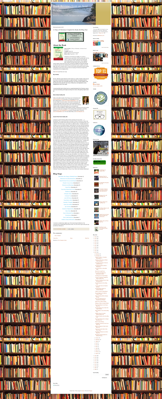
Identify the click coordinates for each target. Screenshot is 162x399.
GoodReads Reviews (99, 53)
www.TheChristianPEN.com (63, 110)
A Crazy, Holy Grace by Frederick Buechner (101, 286)
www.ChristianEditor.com (58, 111)
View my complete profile (97, 85)
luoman (83, 390)
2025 (95, 238)
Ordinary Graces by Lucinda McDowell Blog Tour (100, 314)
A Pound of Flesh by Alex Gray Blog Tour (102, 316)
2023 (95, 242)
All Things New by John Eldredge (101, 275)
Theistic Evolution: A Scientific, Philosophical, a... (101, 258)
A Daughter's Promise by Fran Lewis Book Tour (102, 324)
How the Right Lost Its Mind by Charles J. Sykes (101, 293)
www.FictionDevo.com (58, 99)
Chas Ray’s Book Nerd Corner (68, 189)
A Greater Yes (68, 195)
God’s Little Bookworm (68, 217)
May (96, 346)
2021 (95, 245)
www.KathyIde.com (80, 111)
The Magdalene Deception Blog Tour (104, 183)
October (97, 337)
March (96, 350)
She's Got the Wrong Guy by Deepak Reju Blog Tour (101, 319)
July (96, 343)
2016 (95, 355)
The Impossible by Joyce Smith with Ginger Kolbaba (101, 308)
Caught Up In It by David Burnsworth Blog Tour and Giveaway (104, 215)
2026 (95, 236)
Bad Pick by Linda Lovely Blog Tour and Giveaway (103, 228)
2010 (95, 366)
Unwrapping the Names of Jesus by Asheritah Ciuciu (101, 263)
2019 (95, 249)
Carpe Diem (68, 187)
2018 (95, 250)
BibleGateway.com (101, 35)
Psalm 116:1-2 (101, 33)
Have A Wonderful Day (68, 213)
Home (71, 238)
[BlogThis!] (69, 229)
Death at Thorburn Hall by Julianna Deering (101, 296)
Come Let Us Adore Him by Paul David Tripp (101, 329)
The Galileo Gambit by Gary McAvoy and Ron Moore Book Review (103, 190)
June (96, 344)
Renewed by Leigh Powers (100, 271)
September (97, 339)
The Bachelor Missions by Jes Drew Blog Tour (101, 332)
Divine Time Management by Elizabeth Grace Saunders (100, 299)
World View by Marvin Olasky (100, 301)
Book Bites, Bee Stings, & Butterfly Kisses (68, 176)
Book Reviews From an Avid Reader (68, 180)
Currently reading (98, 41)
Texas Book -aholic (68, 200)
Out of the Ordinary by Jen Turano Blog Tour (101, 305)
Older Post (87, 238)
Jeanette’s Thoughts (67, 202)
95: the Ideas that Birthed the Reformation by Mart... (100, 273)
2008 (95, 369)
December (97, 254)
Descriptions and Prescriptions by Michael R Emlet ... (101, 335)
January (96, 353)
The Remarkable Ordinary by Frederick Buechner (100, 289)
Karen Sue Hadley (68, 204)
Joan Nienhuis (97, 84)
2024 (95, 240)
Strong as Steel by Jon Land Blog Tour (103, 202)
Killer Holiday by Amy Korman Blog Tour (102, 311)
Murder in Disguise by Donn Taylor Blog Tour (101, 327)
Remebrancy (68, 215)
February (97, 351)
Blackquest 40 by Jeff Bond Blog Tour (103, 196)
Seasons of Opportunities (68, 208)
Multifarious (67, 191)
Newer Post (55, 238)
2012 (95, 362)
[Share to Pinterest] (73, 229)
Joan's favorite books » (105, 47)
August (96, 341)
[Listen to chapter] (104, 33)
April (96, 348)
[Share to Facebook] (72, 229)
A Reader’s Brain (68, 193)
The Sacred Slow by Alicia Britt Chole (101, 269)
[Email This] (68, 229)
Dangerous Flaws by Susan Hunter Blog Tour (103, 177)
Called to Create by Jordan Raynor (101, 291)
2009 (95, 367)
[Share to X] (71, 229)
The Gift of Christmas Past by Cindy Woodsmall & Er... (101, 281)
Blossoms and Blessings (67, 185)
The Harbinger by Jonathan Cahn (102, 170)
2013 (95, 360)
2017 (95, 252)
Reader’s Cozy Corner (68, 183)
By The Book (68, 206)
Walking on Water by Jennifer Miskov (102, 303)
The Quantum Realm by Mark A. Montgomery (101, 266)
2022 (95, 243)
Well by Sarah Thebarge (99, 321)
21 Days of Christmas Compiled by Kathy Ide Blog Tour (101, 278)
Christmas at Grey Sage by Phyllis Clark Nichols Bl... (101, 260)
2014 (95, 359)
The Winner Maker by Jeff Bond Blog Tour (104, 208)
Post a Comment (58, 235)
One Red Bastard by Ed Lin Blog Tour (101, 283)
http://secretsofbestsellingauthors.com (70, 100)
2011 (95, 364)
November (97, 255)
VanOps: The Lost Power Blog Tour (103, 221)
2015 (95, 357)
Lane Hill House (68, 198)
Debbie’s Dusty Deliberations (68, 219)
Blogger (90, 390)
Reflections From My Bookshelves (68, 178)
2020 (95, 247)
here (56, 71)
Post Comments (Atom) (62, 240)
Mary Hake (67, 211)
